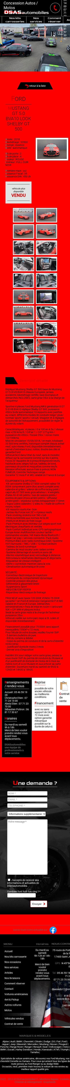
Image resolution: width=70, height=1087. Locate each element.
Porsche (4, 1047)
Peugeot (63, 1044)
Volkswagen (55, 1047)
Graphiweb (49, 1082)
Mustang (43, 1044)
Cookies (64, 1079)
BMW (19, 1041)
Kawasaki (47, 1049)
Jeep (12, 1044)
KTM (56, 1049)
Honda (37, 1049)
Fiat (58, 1041)
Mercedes (33, 1044)
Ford (64, 1041)
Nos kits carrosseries (15, 19)
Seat (45, 1047)
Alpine (6, 1041)
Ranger (28, 1047)
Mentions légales (49, 1079)
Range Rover (16, 1047)
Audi (12, 1041)
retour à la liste (37, 85)
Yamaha (34, 1052)
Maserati (21, 1044)
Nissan (53, 1044)
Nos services (36, 19)
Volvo (66, 1047)
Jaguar (5, 1044)
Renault (37, 1047)
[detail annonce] (52, 149)
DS (53, 1041)
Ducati (11, 1049)
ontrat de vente (64, 697)
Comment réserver (54, 19)
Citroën (38, 1041)
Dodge (47, 1041)
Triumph (64, 1049)
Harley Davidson (24, 1049)
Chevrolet (28, 1041)
